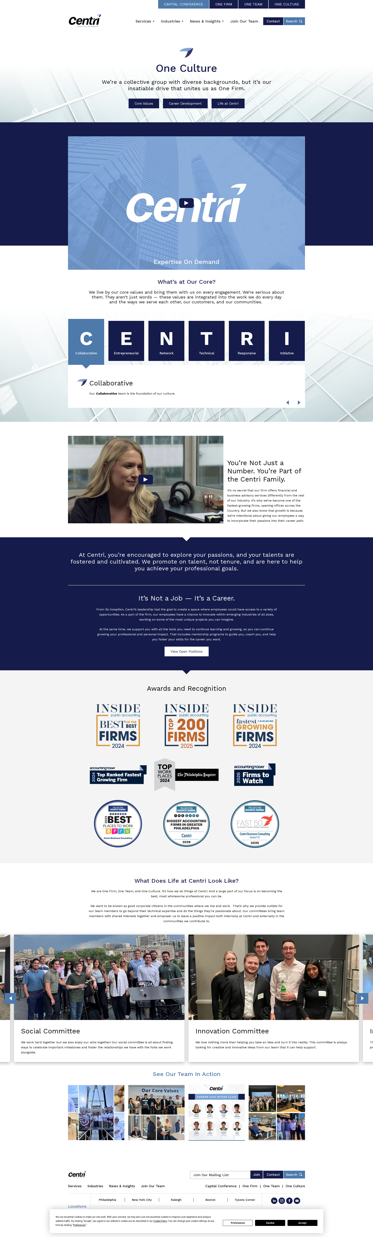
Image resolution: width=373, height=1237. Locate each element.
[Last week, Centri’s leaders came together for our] (96, 1112)
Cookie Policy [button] (160, 1221)
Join (256, 1175)
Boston (210, 1200)
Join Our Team (244, 21)
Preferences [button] (79, 1225)
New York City (142, 1200)
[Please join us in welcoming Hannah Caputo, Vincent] (216, 1112)
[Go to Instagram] (282, 1201)
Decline (270, 1223)
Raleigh (176, 1200)
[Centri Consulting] (85, 21)
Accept (302, 1223)
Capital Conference (183, 4)
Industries (170, 21)
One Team (253, 4)
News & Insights (205, 21)
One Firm (223, 4)
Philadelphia (107, 1200)
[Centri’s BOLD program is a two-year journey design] (277, 1112)
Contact (273, 21)
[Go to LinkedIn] (274, 1201)
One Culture (287, 4)
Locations (77, 1206)
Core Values (144, 103)
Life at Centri (228, 103)
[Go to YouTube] (297, 1201)
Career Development (185, 103)
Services (143, 21)
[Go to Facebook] (289, 1201)
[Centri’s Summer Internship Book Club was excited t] (156, 1112)
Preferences (238, 1223)
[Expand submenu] (153, 21)
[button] (299, 402)
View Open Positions (187, 651)
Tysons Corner (245, 1200)
